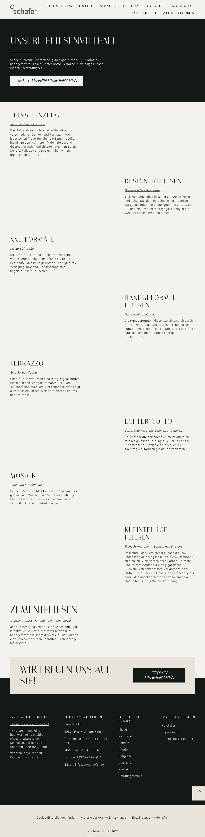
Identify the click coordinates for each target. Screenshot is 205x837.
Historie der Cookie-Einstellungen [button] (104, 817)
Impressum (170, 732)
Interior (131, 6)
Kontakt (141, 13)
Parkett (108, 6)
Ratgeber (156, 6)
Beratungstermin (175, 13)
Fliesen (55, 6)
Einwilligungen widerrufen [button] (149, 817)
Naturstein (81, 6)
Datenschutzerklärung (177, 738)
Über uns (182, 6)
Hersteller (169, 725)
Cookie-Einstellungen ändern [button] (57, 817)
